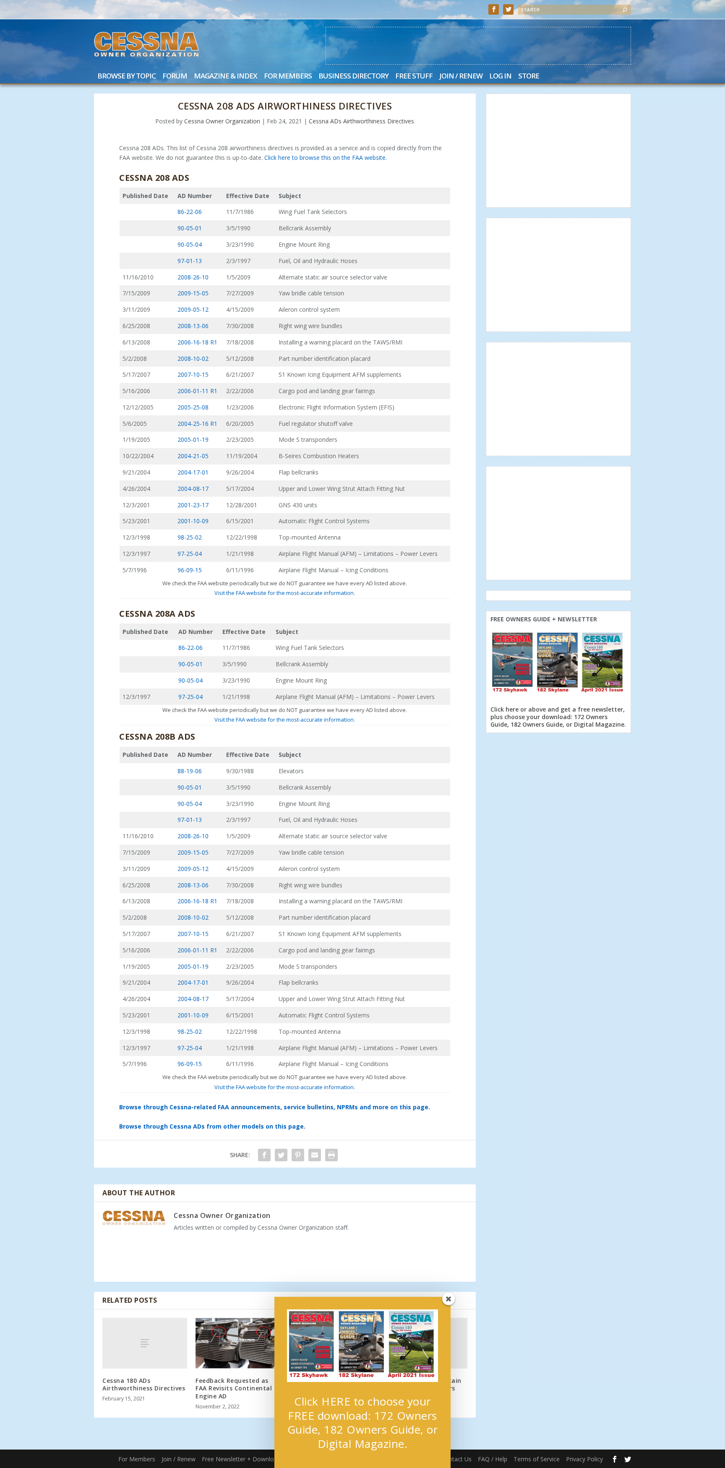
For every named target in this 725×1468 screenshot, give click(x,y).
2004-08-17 (193, 489)
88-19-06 (189, 771)
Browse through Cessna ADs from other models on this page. (212, 1126)
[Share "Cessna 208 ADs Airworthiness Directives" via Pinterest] (297, 1155)
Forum (174, 77)
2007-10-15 (193, 374)
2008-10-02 (193, 358)
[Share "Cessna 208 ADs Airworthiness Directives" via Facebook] (264, 1155)
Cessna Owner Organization (222, 121)
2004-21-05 (193, 456)
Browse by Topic (126, 77)
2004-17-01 (193, 472)
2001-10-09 (193, 521)
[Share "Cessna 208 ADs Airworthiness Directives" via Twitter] (281, 1155)
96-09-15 (189, 570)
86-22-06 (189, 212)
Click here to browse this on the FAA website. (325, 158)
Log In (500, 77)
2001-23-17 (193, 505)
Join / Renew (460, 77)
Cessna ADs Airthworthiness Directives (361, 121)
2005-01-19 (193, 439)
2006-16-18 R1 (197, 342)
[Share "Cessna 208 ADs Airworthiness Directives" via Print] (331, 1155)
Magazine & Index (225, 77)
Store (528, 77)
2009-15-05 (193, 293)
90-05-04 (189, 244)
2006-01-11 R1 (197, 391)
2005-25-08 (193, 407)
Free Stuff (414, 77)
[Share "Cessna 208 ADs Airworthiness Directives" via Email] (314, 1155)
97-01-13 (189, 261)
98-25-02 (189, 537)
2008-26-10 (193, 277)
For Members (288, 77)
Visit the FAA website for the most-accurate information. (284, 593)
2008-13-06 (193, 326)
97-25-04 (189, 554)
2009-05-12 (193, 309)
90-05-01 (189, 228)
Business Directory (353, 77)
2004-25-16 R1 (197, 424)
